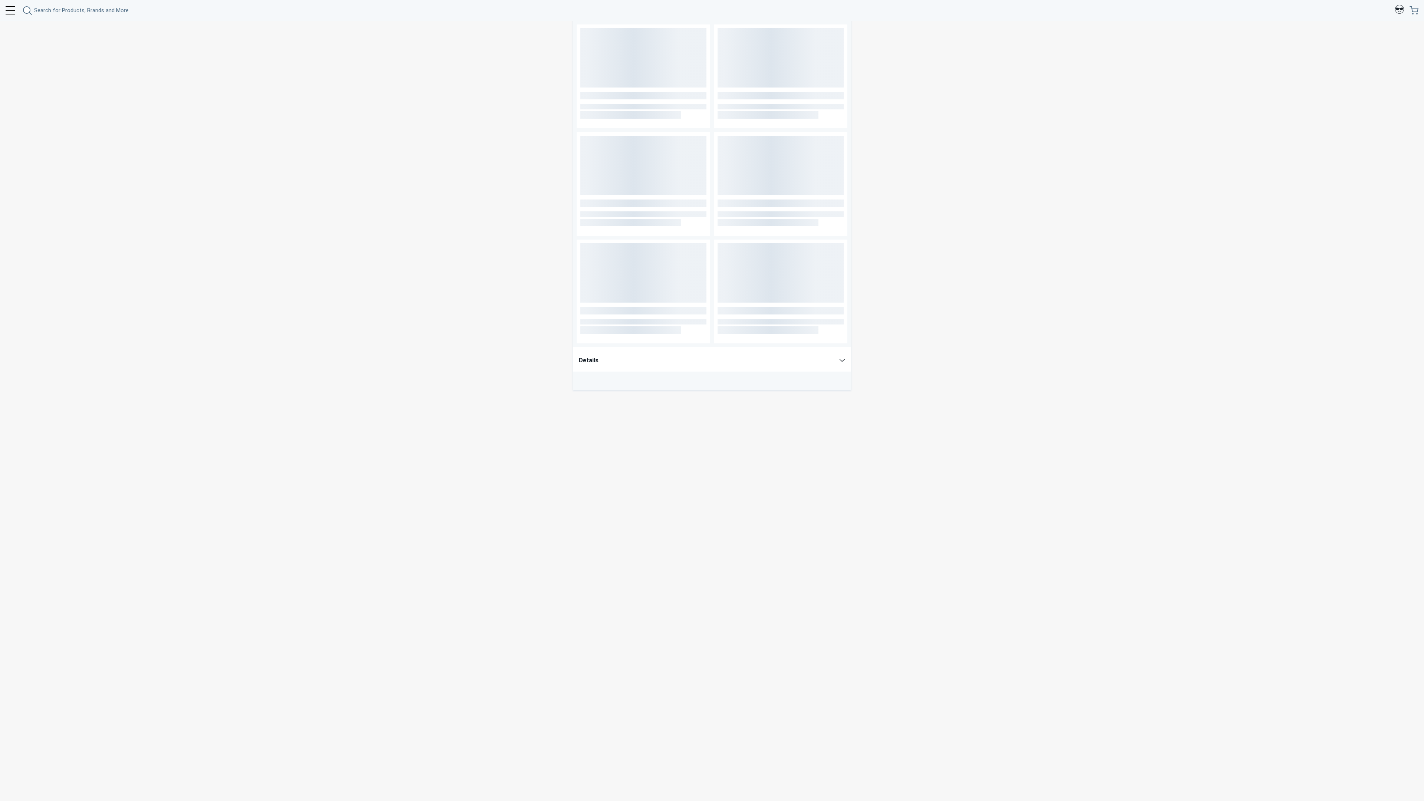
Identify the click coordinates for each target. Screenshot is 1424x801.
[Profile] (1399, 10)
